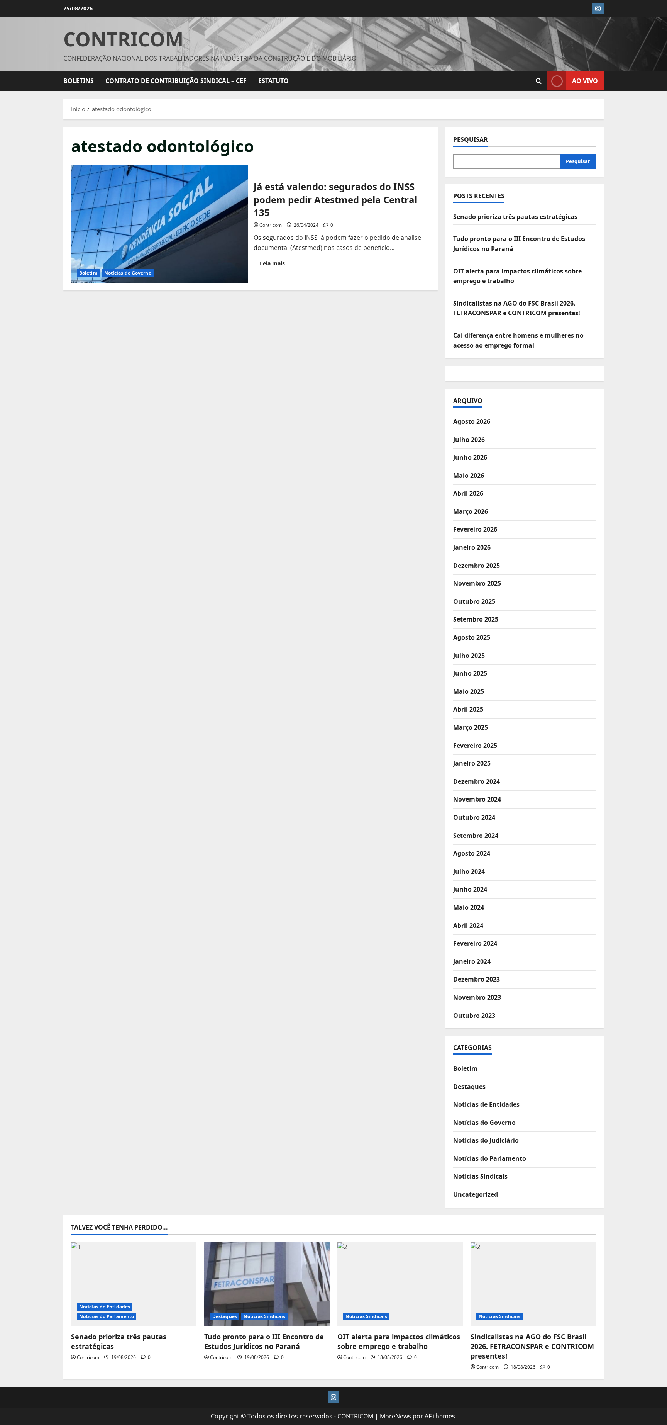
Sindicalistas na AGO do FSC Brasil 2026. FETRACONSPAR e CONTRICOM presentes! (532, 1346)
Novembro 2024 (477, 799)
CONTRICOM (123, 39)
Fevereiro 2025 (475, 745)
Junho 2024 (470, 889)
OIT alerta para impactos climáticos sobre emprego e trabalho (398, 1341)
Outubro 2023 (474, 1015)
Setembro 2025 (475, 619)
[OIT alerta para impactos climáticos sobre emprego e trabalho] (400, 1284)
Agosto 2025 (471, 637)
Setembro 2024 (475, 835)
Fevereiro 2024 (475, 943)
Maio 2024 (468, 907)
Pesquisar (470, 139)
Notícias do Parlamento (489, 1158)
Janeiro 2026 (472, 547)
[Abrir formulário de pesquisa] (539, 81)
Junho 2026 (470, 457)
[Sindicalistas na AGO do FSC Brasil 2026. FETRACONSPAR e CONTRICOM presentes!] (533, 1284)
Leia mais (275, 264)
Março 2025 (470, 727)
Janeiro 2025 (472, 763)
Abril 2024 (468, 925)
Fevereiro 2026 (475, 529)
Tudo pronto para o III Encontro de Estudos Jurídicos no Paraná (264, 1341)
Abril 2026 (468, 493)
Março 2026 (470, 511)
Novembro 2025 (477, 583)
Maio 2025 (468, 691)
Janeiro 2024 (472, 961)
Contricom (270, 225)
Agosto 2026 (471, 421)
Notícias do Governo (127, 273)
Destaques (469, 1086)
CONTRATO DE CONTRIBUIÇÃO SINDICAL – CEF (176, 80)
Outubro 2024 (474, 817)
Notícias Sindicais (480, 1176)
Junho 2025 (470, 673)
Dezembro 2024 (476, 781)
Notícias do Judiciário (486, 1140)
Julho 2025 (469, 655)
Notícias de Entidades (486, 1104)
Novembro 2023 (477, 997)
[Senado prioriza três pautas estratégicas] (133, 1284)
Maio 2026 (468, 475)
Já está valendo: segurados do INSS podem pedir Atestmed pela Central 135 (159, 224)
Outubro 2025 (474, 601)
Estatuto (273, 80)
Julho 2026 (469, 439)
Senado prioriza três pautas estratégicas (515, 216)
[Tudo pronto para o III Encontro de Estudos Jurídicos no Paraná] (267, 1284)
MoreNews (395, 1416)
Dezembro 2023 (476, 979)
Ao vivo (585, 80)
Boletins (78, 80)
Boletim (88, 273)
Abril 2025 (468, 709)
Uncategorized (475, 1194)
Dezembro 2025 (476, 565)
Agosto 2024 (471, 853)
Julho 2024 (469, 871)
